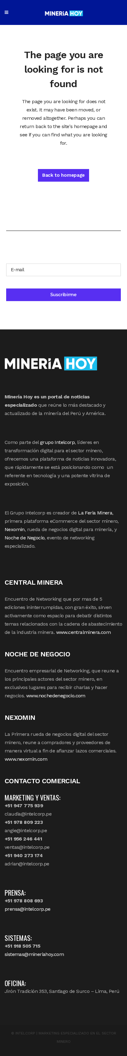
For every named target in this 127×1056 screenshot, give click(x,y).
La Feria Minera (95, 513)
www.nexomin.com (26, 759)
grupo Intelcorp (57, 442)
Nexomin (15, 529)
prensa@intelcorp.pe (28, 909)
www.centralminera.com (83, 632)
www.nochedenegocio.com (55, 696)
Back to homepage (63, 175)
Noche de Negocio (24, 538)
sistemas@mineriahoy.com (34, 954)
